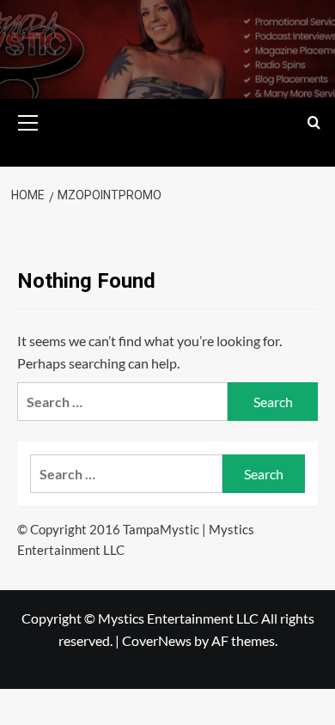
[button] (28, 120)
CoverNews (157, 640)
